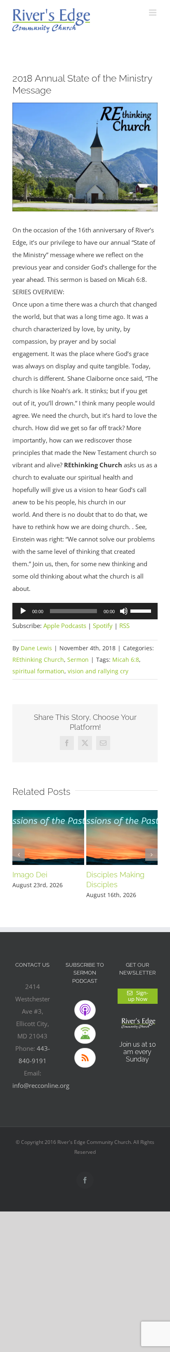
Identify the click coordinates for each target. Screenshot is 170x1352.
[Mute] (124, 611)
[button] (18, 854)
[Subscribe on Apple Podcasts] (85, 1010)
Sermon (78, 659)
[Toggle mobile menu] (153, 12)
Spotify (103, 625)
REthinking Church (38, 659)
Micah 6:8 (125, 659)
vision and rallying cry (98, 671)
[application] (85, 611)
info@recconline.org (40, 1085)
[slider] (141, 610)
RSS (124, 625)
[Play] (23, 611)
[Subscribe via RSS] (85, 1058)
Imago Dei (29, 874)
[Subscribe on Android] (85, 1034)
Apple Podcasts (64, 625)
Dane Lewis (36, 648)
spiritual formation (38, 671)
